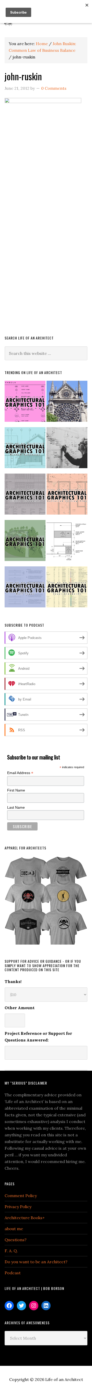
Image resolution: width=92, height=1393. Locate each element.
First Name (16, 790)
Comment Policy (21, 1195)
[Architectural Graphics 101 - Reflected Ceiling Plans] (67, 496)
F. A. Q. (11, 1250)
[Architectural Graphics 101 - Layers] (67, 589)
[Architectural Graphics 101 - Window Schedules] (25, 450)
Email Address (20, 772)
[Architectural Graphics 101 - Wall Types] (25, 589)
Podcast (13, 1272)
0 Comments (53, 88)
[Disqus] (46, 255)
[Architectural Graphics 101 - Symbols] (25, 403)
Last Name (16, 807)
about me (14, 1228)
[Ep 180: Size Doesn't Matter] (67, 450)
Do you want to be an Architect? (36, 1261)
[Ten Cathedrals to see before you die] (67, 403)
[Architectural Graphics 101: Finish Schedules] (25, 496)
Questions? (16, 1239)
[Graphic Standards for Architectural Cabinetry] (67, 542)
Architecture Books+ (25, 1217)
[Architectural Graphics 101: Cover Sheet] (25, 542)
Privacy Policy (18, 1206)
